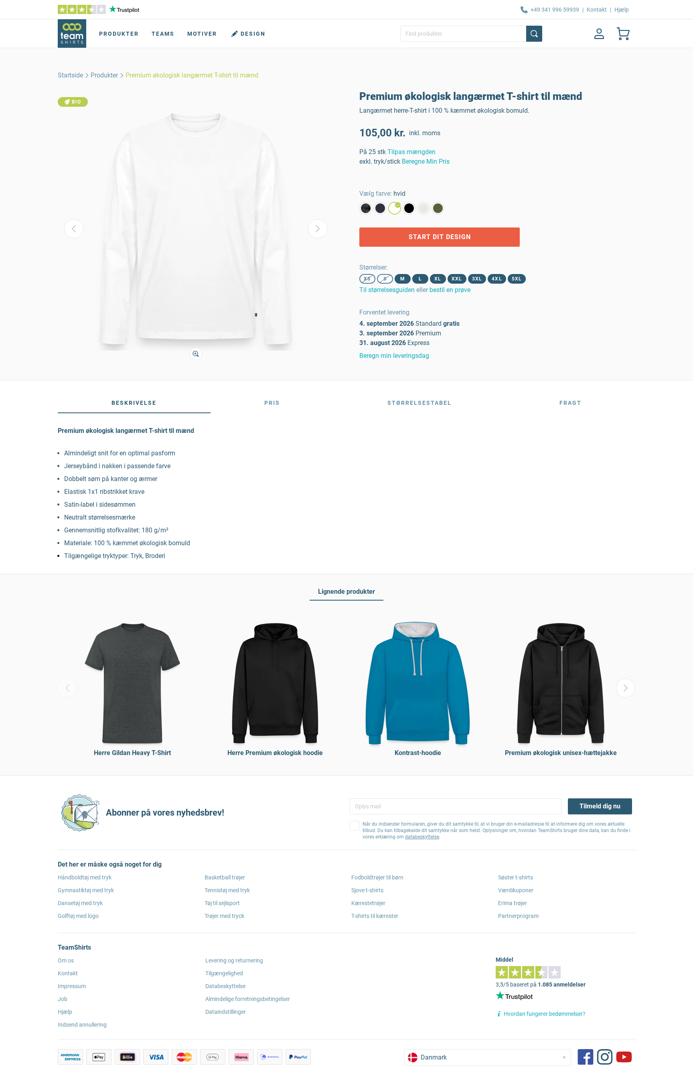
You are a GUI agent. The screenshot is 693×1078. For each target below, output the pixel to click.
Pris (272, 403)
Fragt (570, 403)
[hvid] (394, 208)
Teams (163, 33)
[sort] (409, 208)
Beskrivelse (133, 403)
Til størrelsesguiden (387, 290)
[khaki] (438, 208)
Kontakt (597, 9)
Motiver (202, 33)
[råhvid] (423, 208)
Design (253, 33)
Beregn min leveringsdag (394, 355)
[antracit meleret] (365, 208)
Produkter (119, 33)
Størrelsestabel (419, 403)
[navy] (380, 208)
